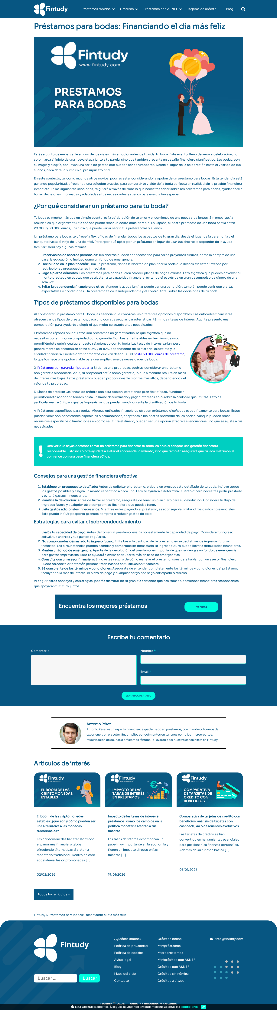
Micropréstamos (170, 953)
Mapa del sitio (125, 974)
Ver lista (201, 606)
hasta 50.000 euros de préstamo (159, 354)
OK (203, 1006)
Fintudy (39, 915)
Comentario (40, 651)
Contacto (121, 981)
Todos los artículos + (54, 894)
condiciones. (190, 1006)
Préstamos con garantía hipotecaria (64, 368)
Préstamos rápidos (96, 9)
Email (145, 672)
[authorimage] (70, 733)
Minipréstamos (169, 946)
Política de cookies (129, 953)
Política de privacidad (131, 946)
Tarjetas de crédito (202, 9)
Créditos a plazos (171, 981)
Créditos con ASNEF (173, 967)
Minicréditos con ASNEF (176, 960)
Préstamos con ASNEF (160, 9)
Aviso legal (122, 960)
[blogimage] (67, 790)
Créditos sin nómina (173, 974)
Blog (229, 9)
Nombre (148, 651)
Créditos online (170, 939)
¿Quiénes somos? (127, 939)
